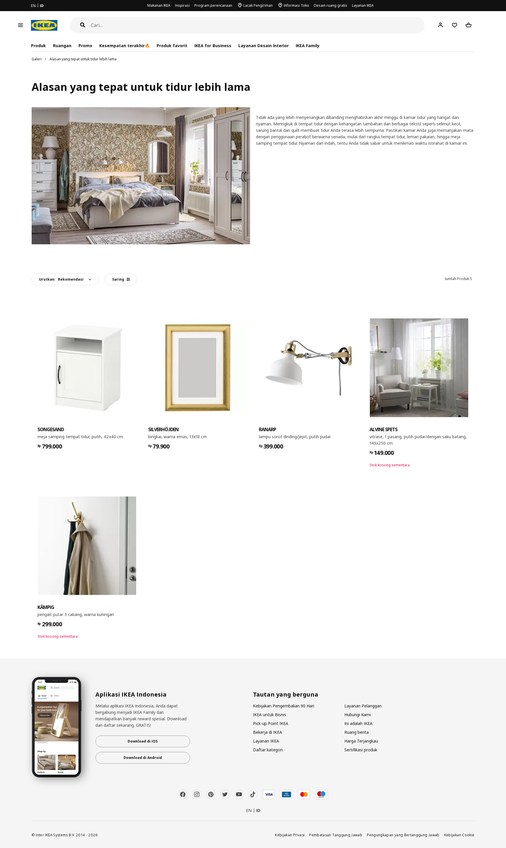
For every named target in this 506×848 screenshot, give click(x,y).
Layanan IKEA (363, 5)
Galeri (37, 59)
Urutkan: (61, 279)
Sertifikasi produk (360, 750)
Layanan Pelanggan (363, 706)
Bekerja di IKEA (267, 732)
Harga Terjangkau (361, 741)
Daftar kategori (268, 750)
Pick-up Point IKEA (270, 723)
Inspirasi (182, 5)
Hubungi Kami (357, 714)
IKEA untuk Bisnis (269, 714)
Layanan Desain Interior (263, 45)
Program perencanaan (213, 5)
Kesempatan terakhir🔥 (124, 45)
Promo (85, 45)
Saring (118, 279)
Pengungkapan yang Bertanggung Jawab (403, 834)
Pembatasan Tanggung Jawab (335, 834)
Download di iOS (143, 741)
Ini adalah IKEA (358, 723)
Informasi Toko (296, 5)
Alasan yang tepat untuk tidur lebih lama (83, 59)
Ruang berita (356, 732)
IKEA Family (307, 45)
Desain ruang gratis (330, 5)
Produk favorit (172, 45)
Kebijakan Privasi (290, 834)
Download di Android (143, 757)
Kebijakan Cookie (459, 834)
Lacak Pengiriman (258, 5)
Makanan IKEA (158, 5)
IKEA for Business (212, 45)
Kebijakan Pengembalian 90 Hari (283, 706)
